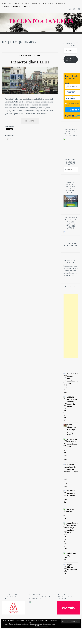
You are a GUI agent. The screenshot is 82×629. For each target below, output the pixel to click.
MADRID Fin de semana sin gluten (71, 493)
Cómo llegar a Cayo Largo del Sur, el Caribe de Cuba (72, 527)
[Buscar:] (71, 170)
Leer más (32, 122)
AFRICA (24, 4)
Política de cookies (41, 626)
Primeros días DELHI (30, 61)
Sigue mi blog (70, 59)
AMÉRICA (5, 4)
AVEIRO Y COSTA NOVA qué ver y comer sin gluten (72, 401)
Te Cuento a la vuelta (71, 244)
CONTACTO (27, 6)
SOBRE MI (59, 4)
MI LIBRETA (47, 4)
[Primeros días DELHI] (30, 93)
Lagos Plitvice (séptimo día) (72, 567)
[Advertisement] (71, 326)
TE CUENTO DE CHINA (10, 6)
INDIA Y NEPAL (33, 56)
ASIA (15, 4)
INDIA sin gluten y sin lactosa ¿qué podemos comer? (71, 429)
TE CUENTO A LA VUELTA (41, 20)
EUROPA (35, 4)
